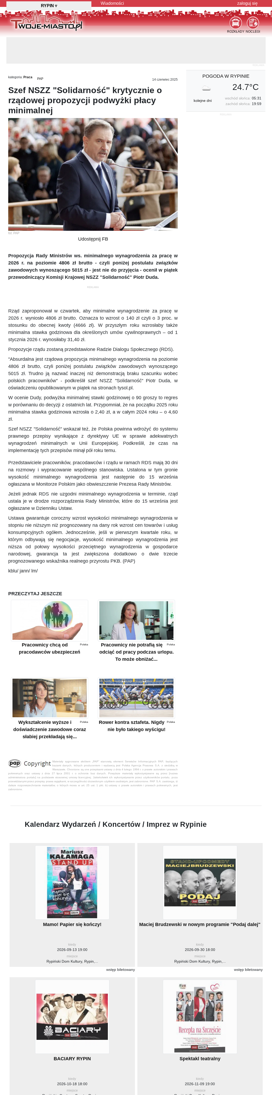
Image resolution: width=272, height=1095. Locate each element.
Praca (27, 51)
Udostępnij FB (93, 212)
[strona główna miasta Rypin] (46, 21)
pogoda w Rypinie (225, 49)
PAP (40, 52)
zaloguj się (247, 3)
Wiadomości (112, 3)
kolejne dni (203, 74)
